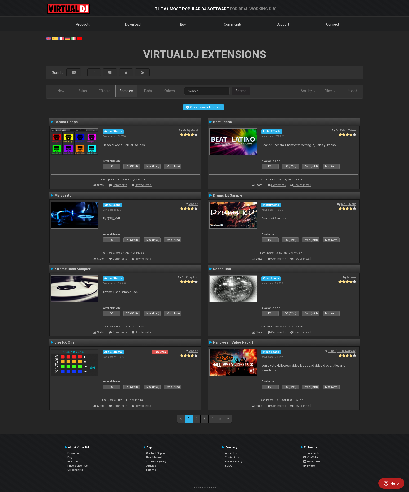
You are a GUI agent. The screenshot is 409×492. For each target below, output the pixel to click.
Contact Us (232, 457)
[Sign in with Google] (142, 72)
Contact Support (156, 453)
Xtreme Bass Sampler (72, 269)
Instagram (313, 461)
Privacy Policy (233, 461)
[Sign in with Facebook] (94, 72)
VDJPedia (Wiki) (156, 461)
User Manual (154, 457)
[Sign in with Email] (73, 72)
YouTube (312, 457)
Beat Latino (222, 122)
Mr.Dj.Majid (190, 130)
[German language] (67, 38)
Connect (332, 24)
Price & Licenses (77, 465)
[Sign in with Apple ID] (126, 72)
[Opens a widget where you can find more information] (391, 484)
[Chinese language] (79, 38)
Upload (352, 91)
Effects (104, 91)
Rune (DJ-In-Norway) (342, 351)
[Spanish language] (54, 38)
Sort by (307, 91)
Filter (329, 91)
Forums (151, 469)
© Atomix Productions (205, 487)
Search (241, 91)
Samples (126, 91)
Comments (120, 185)
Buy (183, 24)
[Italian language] (73, 38)
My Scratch (64, 195)
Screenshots (75, 469)
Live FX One (64, 342)
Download (133, 24)
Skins (83, 91)
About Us (231, 453)
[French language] (61, 38)
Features (72, 461)
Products (83, 24)
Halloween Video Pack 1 (233, 342)
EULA (228, 465)
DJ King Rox (190, 277)
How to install (143, 185)
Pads (148, 91)
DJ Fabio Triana (346, 130)
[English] (48, 38)
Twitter (311, 465)
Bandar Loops (66, 122)
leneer (193, 204)
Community (233, 24)
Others (169, 91)
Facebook (312, 453)
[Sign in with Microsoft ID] (110, 72)
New (61, 91)
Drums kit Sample (227, 195)
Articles (151, 465)
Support (283, 24)
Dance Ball (222, 269)
